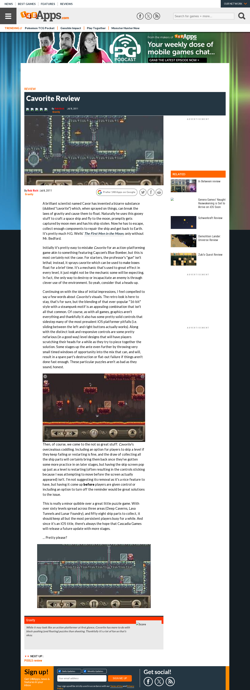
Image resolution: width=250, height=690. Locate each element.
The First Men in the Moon (103, 233)
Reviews (66, 3)
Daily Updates (68, 671)
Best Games (27, 3)
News (9, 3)
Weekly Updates (95, 671)
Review (30, 89)
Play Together (96, 28)
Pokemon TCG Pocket (40, 28)
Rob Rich (59, 108)
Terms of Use (116, 686)
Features (48, 3)
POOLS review (33, 660)
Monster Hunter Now (125, 28)
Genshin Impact (70, 28)
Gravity (56, 111)
